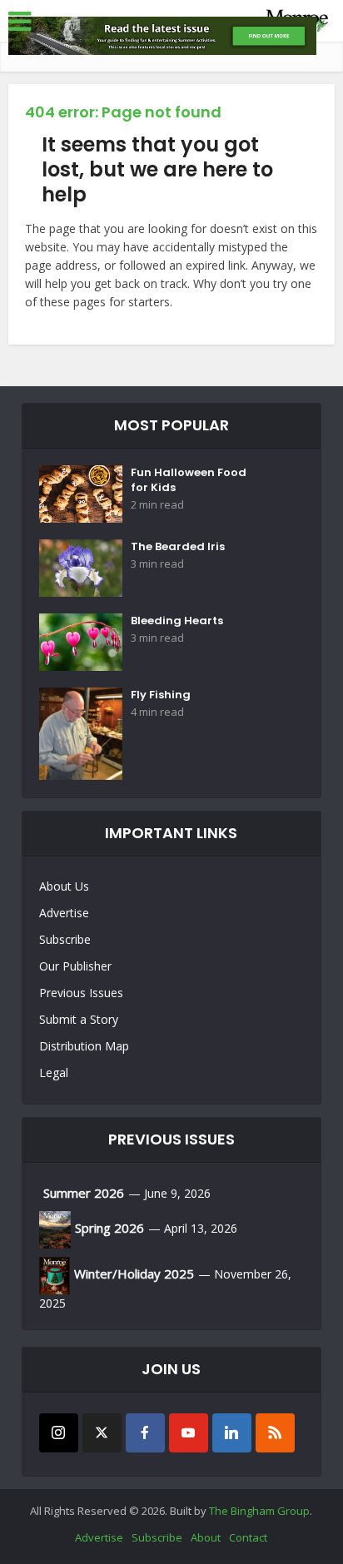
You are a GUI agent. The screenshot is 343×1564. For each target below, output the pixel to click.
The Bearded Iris (178, 546)
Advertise (64, 913)
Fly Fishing (161, 695)
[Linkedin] (231, 1432)
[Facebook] (145, 1432)
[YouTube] (188, 1432)
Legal (53, 1072)
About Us (64, 886)
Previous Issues (81, 992)
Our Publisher (75, 966)
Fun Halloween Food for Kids (188, 480)
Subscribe (65, 939)
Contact (248, 1537)
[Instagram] (58, 1432)
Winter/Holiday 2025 (134, 1273)
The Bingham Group (259, 1510)
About (206, 1537)
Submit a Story (78, 1019)
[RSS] (275, 1432)
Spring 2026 (109, 1227)
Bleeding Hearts (177, 620)
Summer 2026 (83, 1192)
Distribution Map (84, 1046)
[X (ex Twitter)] (102, 1432)
